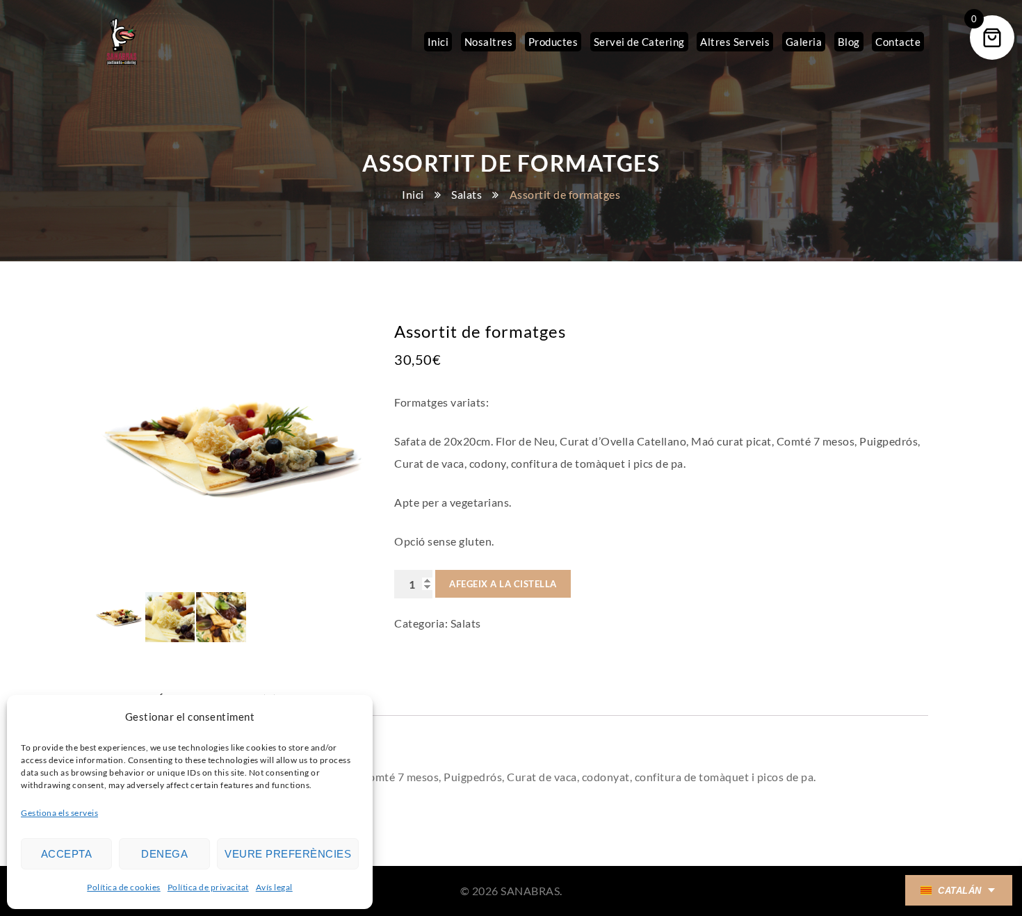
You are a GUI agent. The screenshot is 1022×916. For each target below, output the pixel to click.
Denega (164, 854)
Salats (466, 194)
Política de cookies (124, 887)
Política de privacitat (208, 887)
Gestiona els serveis (59, 813)
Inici (413, 194)
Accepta (66, 854)
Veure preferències (288, 854)
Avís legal (274, 887)
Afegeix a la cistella (503, 583)
